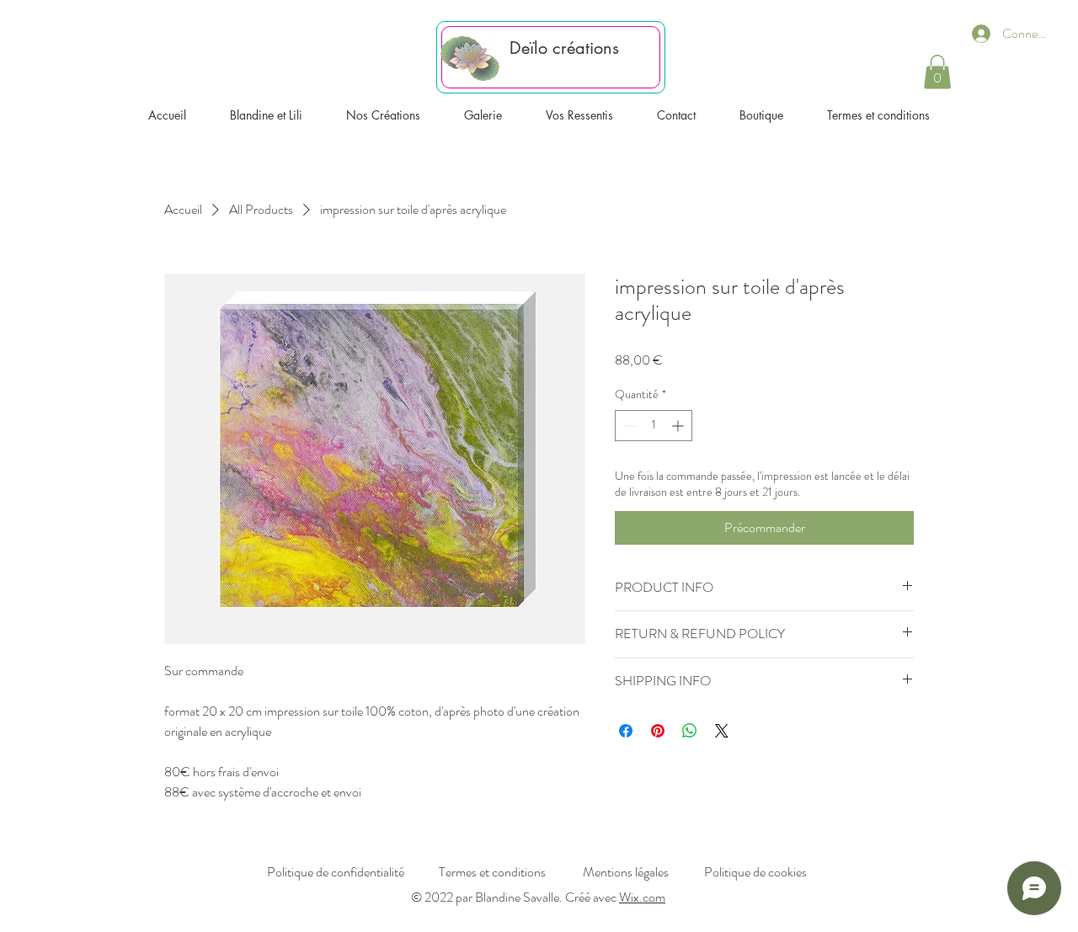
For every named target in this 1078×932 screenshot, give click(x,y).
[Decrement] (627, 425)
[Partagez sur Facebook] (626, 731)
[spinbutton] (653, 425)
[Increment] (679, 425)
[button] (937, 72)
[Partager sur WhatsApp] (690, 731)
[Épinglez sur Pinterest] (658, 731)
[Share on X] (722, 731)
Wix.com (642, 897)
